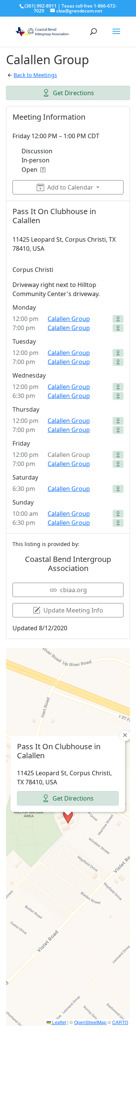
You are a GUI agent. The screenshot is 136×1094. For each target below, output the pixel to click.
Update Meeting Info (73, 610)
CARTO (120, 1022)
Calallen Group (69, 319)
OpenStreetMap (90, 1022)
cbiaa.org (73, 590)
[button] (68, 817)
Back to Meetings (35, 75)
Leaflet (58, 1022)
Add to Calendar (70, 187)
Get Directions (73, 93)
